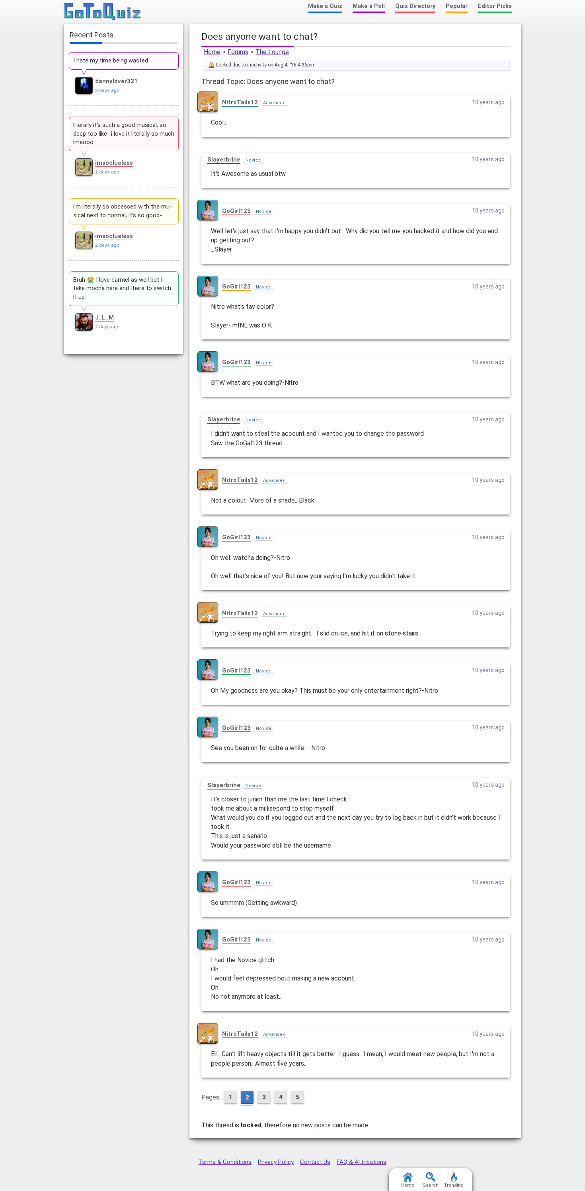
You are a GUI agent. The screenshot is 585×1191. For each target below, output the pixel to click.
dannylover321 (116, 81)
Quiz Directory (415, 6)
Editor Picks (495, 6)
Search (431, 1185)
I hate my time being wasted (110, 60)
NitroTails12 (240, 102)
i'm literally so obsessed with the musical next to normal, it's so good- (122, 211)
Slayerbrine (223, 159)
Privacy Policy (276, 1162)
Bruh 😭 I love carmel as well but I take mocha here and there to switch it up (122, 288)
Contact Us (315, 1162)
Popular (457, 6)
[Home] (102, 12)
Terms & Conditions (225, 1162)
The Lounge (272, 52)
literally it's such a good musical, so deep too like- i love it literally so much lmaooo (123, 133)
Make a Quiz (325, 6)
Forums (238, 52)
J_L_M (104, 317)
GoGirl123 (236, 210)
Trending (454, 1185)
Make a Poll (369, 6)
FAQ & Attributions (361, 1162)
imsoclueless (114, 162)
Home (212, 52)
